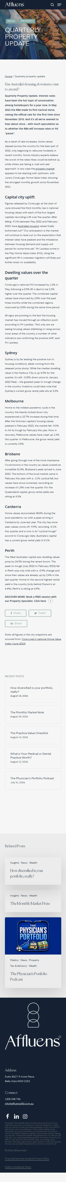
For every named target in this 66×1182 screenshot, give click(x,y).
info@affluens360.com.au (19, 1104)
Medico (14, 960)
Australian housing (28, 226)
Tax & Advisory (18, 966)
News (11, 21)
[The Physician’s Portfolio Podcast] (33, 952)
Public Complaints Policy (18, 1167)
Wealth (33, 863)
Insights (14, 863)
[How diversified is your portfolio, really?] (33, 871)
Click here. (40, 601)
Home (8, 76)
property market (45, 169)
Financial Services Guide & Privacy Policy (27, 1159)
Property (27, 21)
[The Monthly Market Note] (33, 901)
